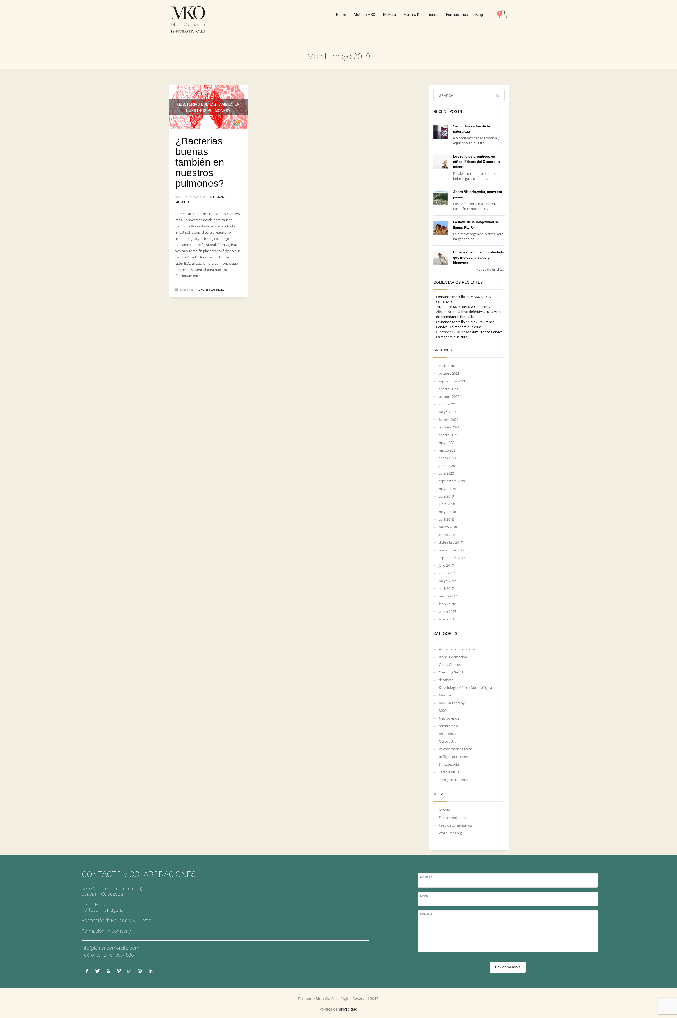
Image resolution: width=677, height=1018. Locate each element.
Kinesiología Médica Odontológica (465, 687)
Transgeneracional (453, 779)
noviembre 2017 (451, 550)
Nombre (426, 877)
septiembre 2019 (452, 481)
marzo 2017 (448, 596)
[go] (498, 95)
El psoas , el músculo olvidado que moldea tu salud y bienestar (478, 257)
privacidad (348, 1009)
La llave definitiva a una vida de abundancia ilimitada (468, 314)
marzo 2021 (448, 450)
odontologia (448, 726)
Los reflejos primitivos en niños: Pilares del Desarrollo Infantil (476, 161)
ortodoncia (447, 733)
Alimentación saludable (457, 649)
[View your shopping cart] (503, 14)
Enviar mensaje (507, 967)
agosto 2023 (448, 388)
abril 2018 (446, 519)
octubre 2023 (449, 373)
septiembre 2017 (452, 557)
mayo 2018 (447, 511)
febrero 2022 (449, 419)
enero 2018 (447, 534)
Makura (445, 695)
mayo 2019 (447, 488)
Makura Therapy (452, 702)
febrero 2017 (449, 603)
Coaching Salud (451, 672)
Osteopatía (447, 741)
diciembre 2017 (451, 542)
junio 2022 (447, 404)
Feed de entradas (452, 817)
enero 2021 (447, 458)
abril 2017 (446, 588)
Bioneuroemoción (453, 656)
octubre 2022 (449, 396)
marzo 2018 (448, 527)
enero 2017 (447, 611)
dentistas (446, 679)
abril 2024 (446, 365)
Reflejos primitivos (453, 756)
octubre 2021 (449, 427)
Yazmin (441, 306)
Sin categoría (215, 289)
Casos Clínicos (450, 664)
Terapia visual (449, 772)
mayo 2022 (447, 411)
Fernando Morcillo (450, 296)
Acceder (445, 809)
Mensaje (426, 914)
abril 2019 (446, 496)
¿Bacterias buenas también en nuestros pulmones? (199, 162)
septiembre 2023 (452, 381)
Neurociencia (449, 718)
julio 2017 (446, 565)
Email (424, 896)
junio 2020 (447, 465)
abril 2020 (446, 473)
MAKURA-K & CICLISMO (471, 306)
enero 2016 (447, 619)
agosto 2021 (448, 434)
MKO (201, 289)
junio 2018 (447, 504)
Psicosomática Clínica (455, 749)
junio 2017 (447, 573)
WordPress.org (450, 833)
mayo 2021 (447, 442)
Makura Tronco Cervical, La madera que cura (465, 324)
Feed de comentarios (455, 825)
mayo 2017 (447, 580)
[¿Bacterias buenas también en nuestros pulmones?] (208, 107)
